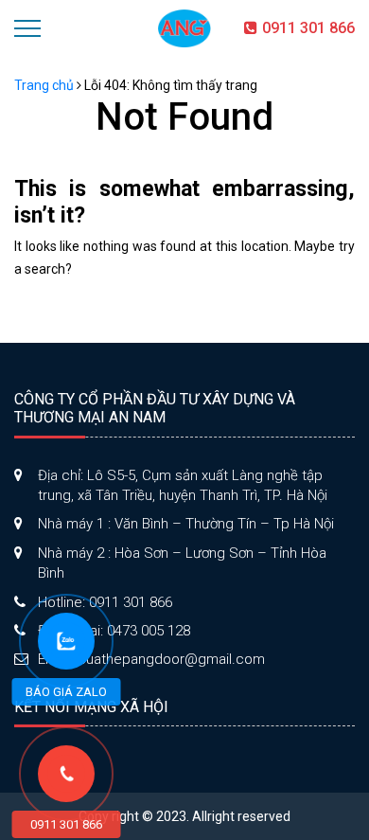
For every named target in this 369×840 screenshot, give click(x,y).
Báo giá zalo (66, 692)
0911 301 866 (308, 28)
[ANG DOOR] (184, 27)
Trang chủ (44, 85)
